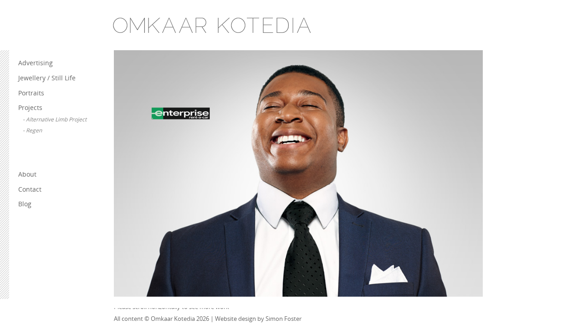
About (27, 174)
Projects (30, 107)
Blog (24, 203)
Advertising (35, 62)
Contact (29, 189)
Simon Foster (284, 318)
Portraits (31, 93)
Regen (34, 130)
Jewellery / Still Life (47, 77)
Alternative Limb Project (56, 119)
